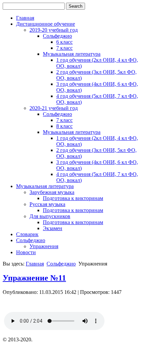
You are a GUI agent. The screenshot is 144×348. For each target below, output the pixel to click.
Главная (25, 18)
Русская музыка (47, 204)
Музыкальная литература (71, 54)
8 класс (64, 126)
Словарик (27, 234)
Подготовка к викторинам (73, 198)
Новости (26, 252)
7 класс (64, 48)
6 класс (64, 42)
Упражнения (43, 246)
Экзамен (52, 228)
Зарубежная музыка (51, 192)
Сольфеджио (57, 36)
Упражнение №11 (34, 278)
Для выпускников (49, 216)
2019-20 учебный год (53, 30)
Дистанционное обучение (45, 24)
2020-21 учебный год (53, 108)
